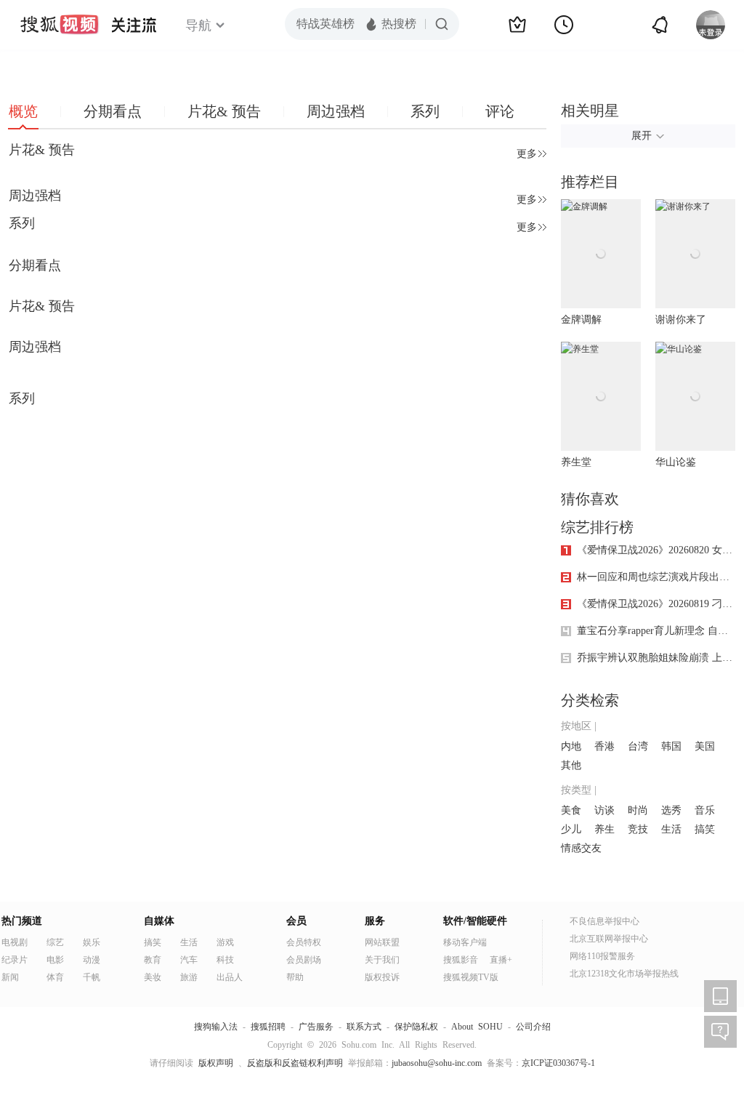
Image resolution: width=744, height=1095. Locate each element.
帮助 (295, 977)
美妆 (152, 977)
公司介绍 (533, 1027)
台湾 (638, 746)
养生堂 (576, 462)
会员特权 (303, 942)
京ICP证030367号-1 (558, 1063)
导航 (198, 25)
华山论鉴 (675, 462)
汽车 (189, 960)
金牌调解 (581, 319)
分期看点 (113, 111)
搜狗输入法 (216, 1027)
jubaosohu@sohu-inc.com (437, 1063)
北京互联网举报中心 (609, 939)
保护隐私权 (416, 1027)
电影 (55, 960)
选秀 (671, 810)
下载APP (720, 996)
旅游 (189, 977)
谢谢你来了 (680, 319)
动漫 (91, 960)
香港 (604, 746)
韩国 (671, 746)
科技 (225, 960)
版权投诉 (382, 977)
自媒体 (159, 920)
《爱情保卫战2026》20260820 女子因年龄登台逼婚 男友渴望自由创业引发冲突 (656, 550)
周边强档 (336, 111)
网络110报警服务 (602, 956)
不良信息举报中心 (604, 921)
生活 (671, 829)
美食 (571, 810)
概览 (23, 111)
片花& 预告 (224, 111)
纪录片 (14, 960)
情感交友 (581, 848)
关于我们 (382, 960)
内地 (571, 746)
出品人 (230, 977)
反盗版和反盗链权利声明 (295, 1063)
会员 (296, 920)
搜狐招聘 (268, 1027)
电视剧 (14, 942)
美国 (705, 746)
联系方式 (364, 1027)
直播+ (501, 960)
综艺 (55, 942)
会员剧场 (303, 960)
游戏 (225, 942)
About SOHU (477, 1027)
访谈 (604, 810)
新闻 (10, 977)
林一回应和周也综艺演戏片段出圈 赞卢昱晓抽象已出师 (656, 576)
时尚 (638, 810)
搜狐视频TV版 (470, 977)
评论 (499, 111)
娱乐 (91, 942)
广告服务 (316, 1027)
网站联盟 (382, 942)
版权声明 (215, 1063)
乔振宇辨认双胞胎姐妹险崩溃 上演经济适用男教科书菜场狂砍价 (656, 657)
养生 (604, 829)
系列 (425, 111)
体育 (55, 977)
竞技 (638, 829)
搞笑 (705, 829)
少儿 (571, 829)
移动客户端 (465, 942)
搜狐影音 (460, 960)
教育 (152, 960)
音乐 (705, 810)
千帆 (91, 977)
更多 (527, 153)
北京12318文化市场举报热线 (624, 973)
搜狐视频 (59, 25)
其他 (571, 765)
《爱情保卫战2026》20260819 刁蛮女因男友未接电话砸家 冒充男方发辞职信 (656, 603)
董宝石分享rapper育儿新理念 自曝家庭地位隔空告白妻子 (656, 630)
